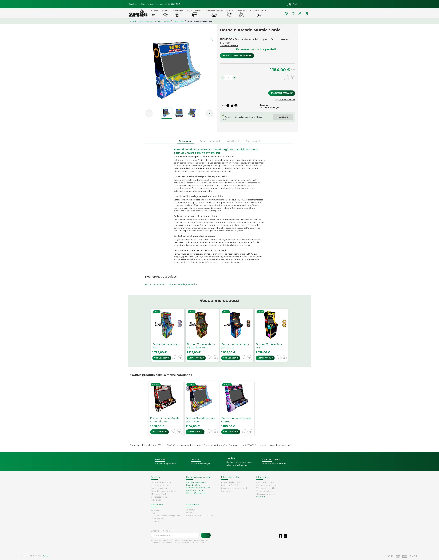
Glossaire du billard (265, 494)
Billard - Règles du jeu (196, 493)
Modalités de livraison (231, 482)
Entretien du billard (195, 490)
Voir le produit (161, 358)
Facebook (280, 536)
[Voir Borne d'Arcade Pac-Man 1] (271, 335)
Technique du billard (266, 488)
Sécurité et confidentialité (164, 491)
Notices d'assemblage (196, 482)
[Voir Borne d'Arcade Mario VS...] (202, 335)
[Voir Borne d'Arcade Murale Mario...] (202, 408)
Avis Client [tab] (233, 141)
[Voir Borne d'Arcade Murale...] (166, 408)
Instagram (285, 536)
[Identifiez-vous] (300, 13)
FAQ (153, 513)
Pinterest (236, 106)
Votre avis (260, 497)
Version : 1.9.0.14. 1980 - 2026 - (35, 556)
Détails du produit (229, 46)
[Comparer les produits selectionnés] (286, 13)
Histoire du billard (265, 482)
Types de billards (264, 491)
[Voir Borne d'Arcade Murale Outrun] (237, 408)
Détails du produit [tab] (209, 141)
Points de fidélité (229, 485)
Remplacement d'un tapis (198, 488)
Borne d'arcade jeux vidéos (183, 284)
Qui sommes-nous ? (161, 482)
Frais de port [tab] (253, 141)
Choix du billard (193, 485)
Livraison (155, 510)
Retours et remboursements (165, 516)
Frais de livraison (286, 100)
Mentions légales (159, 494)
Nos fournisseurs (159, 485)
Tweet (232, 106)
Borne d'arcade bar (155, 284)
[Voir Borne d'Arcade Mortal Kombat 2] (237, 335)
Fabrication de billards (267, 485)
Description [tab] (185, 141)
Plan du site (157, 500)
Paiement (156, 521)
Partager (228, 106)
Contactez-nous (159, 497)
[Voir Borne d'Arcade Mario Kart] (168, 335)
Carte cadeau (157, 519)
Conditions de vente (161, 488)
